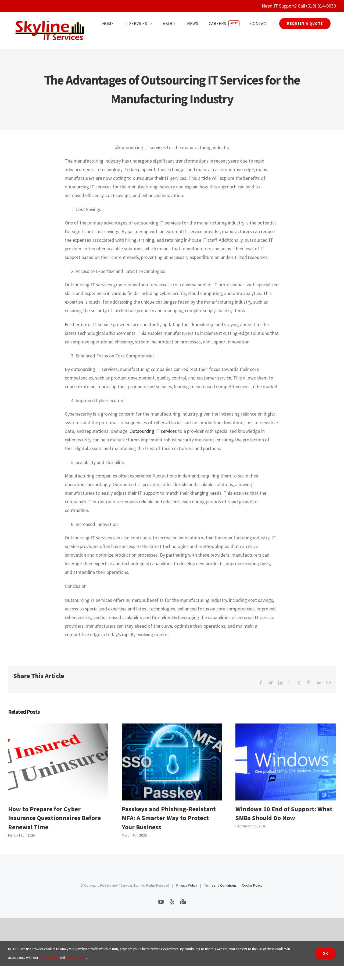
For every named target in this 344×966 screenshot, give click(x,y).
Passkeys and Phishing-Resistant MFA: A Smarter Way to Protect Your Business (172, 762)
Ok (325, 953)
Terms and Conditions (220, 885)
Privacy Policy (186, 885)
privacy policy (76, 957)
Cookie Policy (252, 885)
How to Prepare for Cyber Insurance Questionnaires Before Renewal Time (58, 762)
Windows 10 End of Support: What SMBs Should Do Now (285, 762)
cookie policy (49, 957)
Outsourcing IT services (153, 431)
